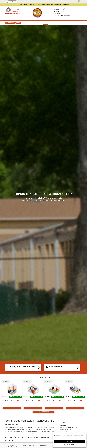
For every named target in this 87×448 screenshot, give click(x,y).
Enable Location (28, 445)
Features (60, 23)
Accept (69, 441)
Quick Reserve (12, 408)
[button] (28, 445)
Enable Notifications (13, 446)
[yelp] (79, 1)
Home (45, 23)
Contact (79, 23)
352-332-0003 (57, 13)
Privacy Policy (73, 444)
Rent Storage (52, 23)
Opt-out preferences (66, 444)
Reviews (72, 23)
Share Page (43, 445)
